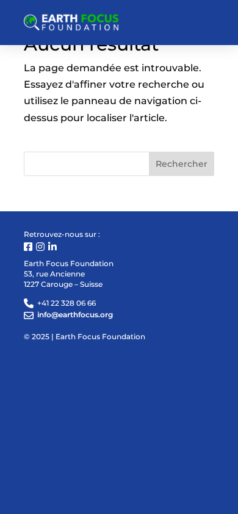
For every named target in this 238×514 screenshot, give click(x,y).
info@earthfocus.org (75, 314)
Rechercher (181, 163)
